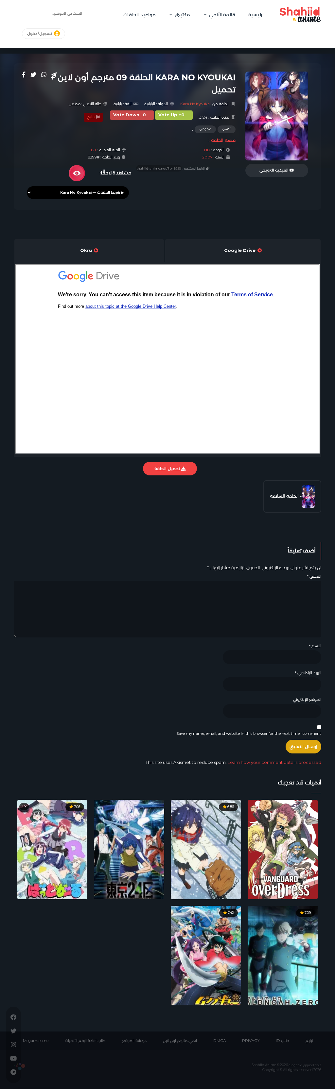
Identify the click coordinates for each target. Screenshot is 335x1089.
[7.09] (283, 955)
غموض (205, 129)
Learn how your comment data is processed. (233, 762)
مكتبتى (182, 15)
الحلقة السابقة (284, 496)
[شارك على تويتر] (33, 74)
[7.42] (206, 955)
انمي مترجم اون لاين (180, 1040)
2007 (207, 157)
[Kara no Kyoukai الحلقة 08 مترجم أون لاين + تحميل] (308, 496)
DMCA (219, 1040)
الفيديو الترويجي (274, 170)
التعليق (314, 576)
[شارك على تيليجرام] (54, 74)
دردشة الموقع (134, 1040)
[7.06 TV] (52, 849)
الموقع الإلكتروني (307, 699)
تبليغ (91, 117)
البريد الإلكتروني (308, 672)
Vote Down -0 (129, 114)
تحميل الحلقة (167, 468)
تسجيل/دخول (40, 33)
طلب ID (282, 1040)
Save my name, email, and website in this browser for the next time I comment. (248, 733)
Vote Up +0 (171, 114)
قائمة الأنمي (222, 15)
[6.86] (206, 849)
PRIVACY (250, 1040)
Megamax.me (35, 1040)
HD (207, 150)
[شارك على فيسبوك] (23, 74)
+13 (94, 150)
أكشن (226, 129)
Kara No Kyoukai (195, 104)
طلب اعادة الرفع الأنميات (85, 1040)
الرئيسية (256, 15)
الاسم (315, 646)
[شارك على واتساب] (44, 74)
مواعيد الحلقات (139, 15)
